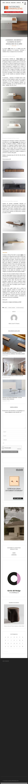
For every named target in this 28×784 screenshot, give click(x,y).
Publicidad (13, 2)
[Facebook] (9, 460)
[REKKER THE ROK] (14, 540)
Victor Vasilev (19, 58)
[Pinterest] (15, 460)
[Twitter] (12, 460)
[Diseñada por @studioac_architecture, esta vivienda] (14, 710)
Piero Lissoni (15, 142)
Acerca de (8, 2)
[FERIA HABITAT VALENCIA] (13, 12)
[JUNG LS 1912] (14, 500)
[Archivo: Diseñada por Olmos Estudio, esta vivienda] (14, 670)
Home (4, 2)
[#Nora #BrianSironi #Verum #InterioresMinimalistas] (14, 764)
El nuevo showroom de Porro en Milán (13, 375)
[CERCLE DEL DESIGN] (14, 594)
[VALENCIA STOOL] (14, 624)
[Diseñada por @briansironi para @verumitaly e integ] (14, 751)
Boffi (9, 48)
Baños (14, 311)
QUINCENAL (14, 554)
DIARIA (14, 552)
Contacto (18, 2)
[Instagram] (18, 460)
